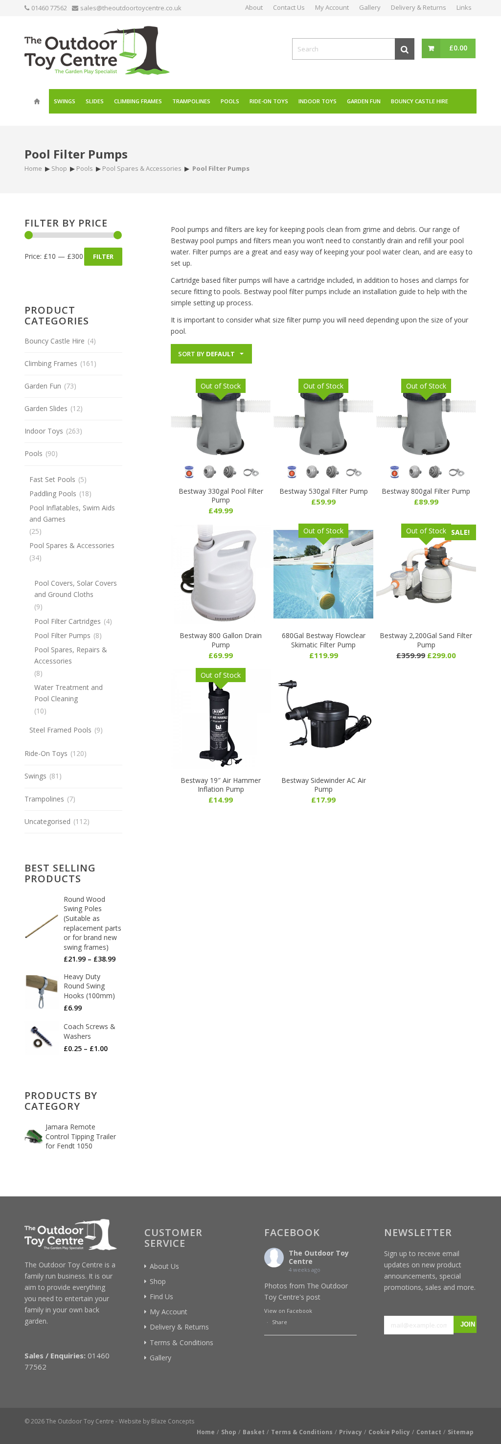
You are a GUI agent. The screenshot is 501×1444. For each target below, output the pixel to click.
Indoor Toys (43, 430)
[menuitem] (36, 101)
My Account (168, 1311)
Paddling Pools (52, 493)
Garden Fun (42, 385)
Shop (158, 1281)
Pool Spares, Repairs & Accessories (70, 655)
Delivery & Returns (179, 1326)
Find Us (161, 1296)
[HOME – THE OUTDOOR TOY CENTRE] (36, 101)
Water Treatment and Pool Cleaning (68, 693)
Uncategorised (47, 821)
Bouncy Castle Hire (54, 340)
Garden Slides (46, 408)
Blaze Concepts (172, 1421)
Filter (103, 256)
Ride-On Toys (46, 753)
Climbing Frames (50, 363)
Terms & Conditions (181, 1342)
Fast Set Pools (52, 479)
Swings (35, 775)
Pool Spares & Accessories (71, 545)
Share (279, 1322)
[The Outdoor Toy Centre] (97, 49)
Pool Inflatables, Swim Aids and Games (72, 513)
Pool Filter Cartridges (67, 621)
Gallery (160, 1357)
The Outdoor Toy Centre (319, 1257)
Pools (33, 453)
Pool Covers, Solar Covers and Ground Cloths (75, 588)
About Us (164, 1266)
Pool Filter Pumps (62, 635)
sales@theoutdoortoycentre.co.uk (131, 7)
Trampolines (44, 798)
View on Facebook (288, 1310)
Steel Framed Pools (60, 729)
